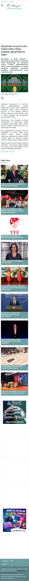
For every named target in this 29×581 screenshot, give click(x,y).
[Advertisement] (14, 27)
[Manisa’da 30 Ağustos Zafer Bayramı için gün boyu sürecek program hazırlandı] (14, 199)
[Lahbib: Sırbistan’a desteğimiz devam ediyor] (14, 251)
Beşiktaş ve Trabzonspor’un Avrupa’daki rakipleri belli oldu (12, 236)
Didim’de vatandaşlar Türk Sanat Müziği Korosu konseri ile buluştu (13, 392)
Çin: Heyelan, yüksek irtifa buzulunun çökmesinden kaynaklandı (10, 314)
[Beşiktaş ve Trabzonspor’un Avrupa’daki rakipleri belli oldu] (14, 226)
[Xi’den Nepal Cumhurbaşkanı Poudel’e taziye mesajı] (14, 356)
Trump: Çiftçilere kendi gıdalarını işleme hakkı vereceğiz (13, 185)
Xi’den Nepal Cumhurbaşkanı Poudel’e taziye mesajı (11, 367)
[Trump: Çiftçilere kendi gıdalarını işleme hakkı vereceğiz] (14, 174)
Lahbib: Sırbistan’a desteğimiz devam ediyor (12, 262)
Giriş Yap (3, 1)
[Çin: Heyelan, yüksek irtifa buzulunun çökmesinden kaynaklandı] (14, 303)
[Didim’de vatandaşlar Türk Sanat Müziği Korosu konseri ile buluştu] (14, 381)
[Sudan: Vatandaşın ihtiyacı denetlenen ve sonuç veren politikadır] (14, 329)
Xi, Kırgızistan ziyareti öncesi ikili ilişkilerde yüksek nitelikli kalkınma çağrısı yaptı (13, 287)
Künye (12, 1)
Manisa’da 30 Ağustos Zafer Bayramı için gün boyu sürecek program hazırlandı (12, 210)
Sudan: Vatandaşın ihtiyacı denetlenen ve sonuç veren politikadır (11, 341)
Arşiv (8, 1)
